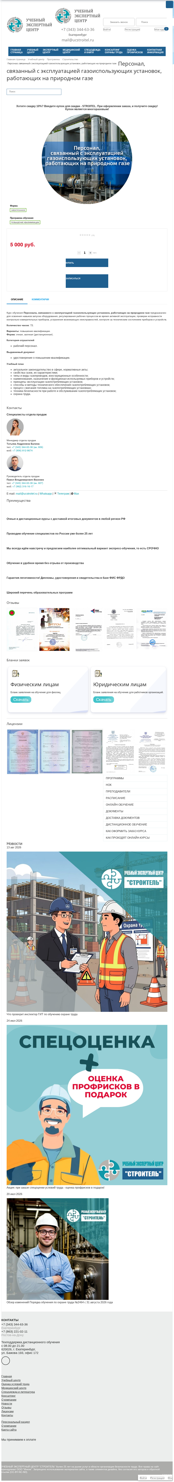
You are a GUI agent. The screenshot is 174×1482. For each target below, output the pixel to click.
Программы (115, 778)
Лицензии (7, 1411)
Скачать (21, 699)
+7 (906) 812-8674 (22, 450)
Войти (106, 29)
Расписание (115, 798)
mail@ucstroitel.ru (78, 39)
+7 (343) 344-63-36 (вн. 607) (27, 483)
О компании (8, 1399)
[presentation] (4, 630)
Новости (14, 843)
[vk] (5, 1360)
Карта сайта (8, 1429)
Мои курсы (160, 29)
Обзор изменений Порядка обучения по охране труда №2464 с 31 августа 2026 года (60, 1302)
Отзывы (6, 1407)
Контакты (7, 1415)
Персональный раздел (15, 1421)
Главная (6, 1376)
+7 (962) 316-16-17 (22, 486)
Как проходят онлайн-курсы (128, 837)
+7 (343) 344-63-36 (77, 29)
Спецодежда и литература (18, 1392)
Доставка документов (123, 817)
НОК (108, 784)
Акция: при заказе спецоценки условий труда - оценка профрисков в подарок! (55, 1187)
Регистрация (132, 29)
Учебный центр (11, 1380)
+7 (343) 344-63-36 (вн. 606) (27, 447)
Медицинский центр (13, 1388)
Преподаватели (118, 791)
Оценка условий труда (15, 1384)
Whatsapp (46, 493)
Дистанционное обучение (126, 824)
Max (76, 493)
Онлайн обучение (120, 804)
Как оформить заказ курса (126, 831)
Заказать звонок (119, 22)
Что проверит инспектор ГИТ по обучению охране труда (42, 1014)
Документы (114, 811)
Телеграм (63, 493)
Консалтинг (8, 1395)
